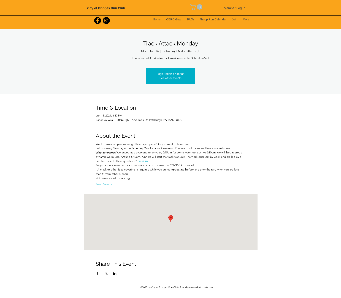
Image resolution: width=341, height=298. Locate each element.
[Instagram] (106, 20)
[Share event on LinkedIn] (115, 273)
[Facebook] (97, 20)
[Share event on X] (106, 273)
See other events (170, 78)
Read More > (104, 184)
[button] (197, 7)
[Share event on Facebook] (97, 273)
